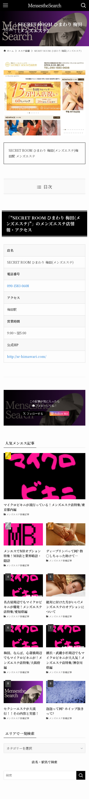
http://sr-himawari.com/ (26, 356)
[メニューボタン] (5, 5)
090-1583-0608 (18, 285)
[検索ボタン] (83, 5)
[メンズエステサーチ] (45, 5)
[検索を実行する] (80, 775)
